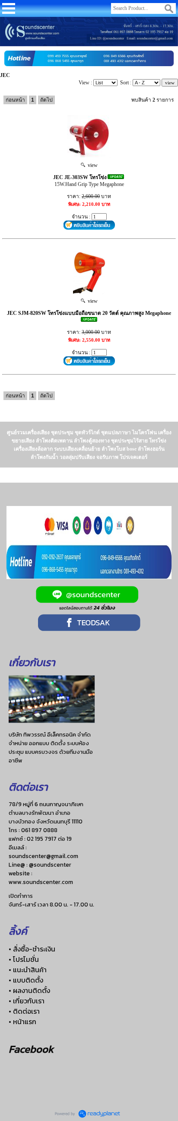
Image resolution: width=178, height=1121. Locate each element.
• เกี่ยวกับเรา (26, 1001)
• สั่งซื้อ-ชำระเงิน (32, 949)
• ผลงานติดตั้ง (29, 990)
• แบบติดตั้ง (26, 980)
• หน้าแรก (22, 1021)
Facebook (31, 1049)
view (91, 165)
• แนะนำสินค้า (28, 969)
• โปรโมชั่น (24, 959)
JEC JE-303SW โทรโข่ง (80, 177)
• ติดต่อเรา (24, 1011)
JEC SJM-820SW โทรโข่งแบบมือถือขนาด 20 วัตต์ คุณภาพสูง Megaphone (89, 313)
